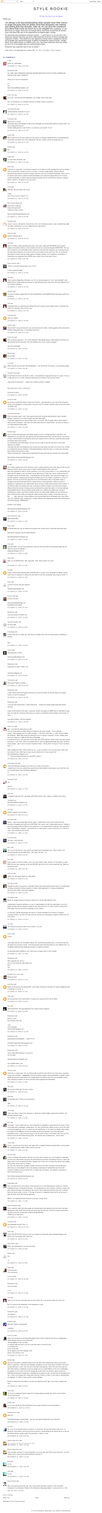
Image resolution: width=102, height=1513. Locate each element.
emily (9, 996)
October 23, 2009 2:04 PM (17, 775)
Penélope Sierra (12, 373)
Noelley (9, 1402)
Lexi (8, 924)
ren (8, 570)
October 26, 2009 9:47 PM (17, 1355)
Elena (9, 166)
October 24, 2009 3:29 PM (17, 1150)
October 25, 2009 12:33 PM (17, 1317)
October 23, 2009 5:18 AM (17, 539)
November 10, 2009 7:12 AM (18, 1457)
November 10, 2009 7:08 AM (18, 1445)
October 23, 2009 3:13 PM (17, 805)
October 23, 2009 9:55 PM (17, 1011)
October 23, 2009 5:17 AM (17, 521)
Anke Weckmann (12, 763)
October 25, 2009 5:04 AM (17, 1263)
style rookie (51, 9)
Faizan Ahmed (11, 1481)
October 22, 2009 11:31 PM (17, 287)
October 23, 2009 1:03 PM (17, 759)
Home (36, 1498)
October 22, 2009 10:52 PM (17, 198)
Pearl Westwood (12, 413)
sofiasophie (10, 779)
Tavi (8, 243)
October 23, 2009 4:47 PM (17, 843)
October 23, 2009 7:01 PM (17, 953)
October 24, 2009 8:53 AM (17, 1092)
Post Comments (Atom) (18, 1501)
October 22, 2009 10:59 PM (17, 238)
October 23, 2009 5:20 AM (17, 553)
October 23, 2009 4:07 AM (17, 409)
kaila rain (10, 873)
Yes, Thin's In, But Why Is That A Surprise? (48, 50)
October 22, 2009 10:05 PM (17, 90)
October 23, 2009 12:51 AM (17, 332)
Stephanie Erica (12, 1412)
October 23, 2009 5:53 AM (17, 591)
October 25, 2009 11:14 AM (17, 1293)
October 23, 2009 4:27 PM (17, 833)
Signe (9, 1267)
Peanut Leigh (11, 596)
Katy (8, 1006)
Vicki (8, 544)
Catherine (10, 1321)
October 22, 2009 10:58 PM (17, 228)
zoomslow (10, 399)
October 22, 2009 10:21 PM (17, 130)
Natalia (9, 1253)
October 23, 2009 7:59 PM (17, 970)
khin (8, 1122)
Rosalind (9, 431)
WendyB (9, 291)
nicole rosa (10, 1335)
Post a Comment (8, 1495)
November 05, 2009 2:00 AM (18, 1422)
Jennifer (9, 325)
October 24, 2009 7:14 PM (17, 1201)
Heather (9, 147)
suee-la (9, 934)
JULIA (9, 1110)
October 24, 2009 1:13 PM (17, 1118)
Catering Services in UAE (60, 1488)
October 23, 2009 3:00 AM (17, 368)
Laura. (9, 526)
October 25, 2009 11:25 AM (17, 1307)
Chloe (9, 187)
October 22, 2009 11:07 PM (17, 259)
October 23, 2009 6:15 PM (17, 919)
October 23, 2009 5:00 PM (17, 869)
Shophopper (10, 897)
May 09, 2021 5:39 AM (15, 1490)
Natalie (9, 1360)
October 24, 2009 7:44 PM (17, 1217)
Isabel (9, 157)
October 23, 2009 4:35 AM (17, 427)
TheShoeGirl (11, 680)
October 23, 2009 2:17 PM (17, 789)
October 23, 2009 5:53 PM (17, 893)
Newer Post (6, 1498)
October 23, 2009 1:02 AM (17, 358)
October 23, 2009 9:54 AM (17, 675)
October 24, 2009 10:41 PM (17, 1227)
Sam (8, 793)
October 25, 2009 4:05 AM (17, 1249)
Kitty (8, 859)
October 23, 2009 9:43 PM (17, 1001)
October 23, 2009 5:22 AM (17, 565)
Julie (8, 1086)
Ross (8, 847)
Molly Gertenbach (12, 1205)
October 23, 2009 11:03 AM (17, 697)
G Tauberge (10, 632)
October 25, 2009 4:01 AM (17, 1239)
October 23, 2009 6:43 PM (17, 929)
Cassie (9, 650)
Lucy (8, 363)
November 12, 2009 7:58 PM (18, 1466)
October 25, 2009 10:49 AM (17, 1279)
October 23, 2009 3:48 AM (17, 395)
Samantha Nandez (12, 622)
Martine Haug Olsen (13, 1440)
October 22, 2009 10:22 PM (17, 152)
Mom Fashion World (13, 203)
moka (9, 1390)
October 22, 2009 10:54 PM (17, 216)
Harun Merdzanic (12, 516)
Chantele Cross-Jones (13, 974)
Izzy (8, 809)
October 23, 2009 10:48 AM (17, 685)
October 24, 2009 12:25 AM (17, 1031)
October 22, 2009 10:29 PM (17, 162)
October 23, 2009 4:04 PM (17, 815)
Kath (8, 1461)
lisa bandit (10, 819)
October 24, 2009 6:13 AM (17, 1082)
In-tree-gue (10, 119)
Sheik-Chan (10, 726)
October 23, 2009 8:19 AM (17, 627)
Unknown (10, 233)
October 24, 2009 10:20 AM (17, 1106)
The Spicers (10, 883)
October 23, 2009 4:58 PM (17, 855)
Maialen (9, 353)
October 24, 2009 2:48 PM (17, 1138)
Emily (9, 582)
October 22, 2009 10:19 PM (17, 104)
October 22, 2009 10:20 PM (17, 114)
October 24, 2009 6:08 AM (17, 1066)
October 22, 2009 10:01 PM (17, 66)
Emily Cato (10, 95)
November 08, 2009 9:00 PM (18, 1436)
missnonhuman (11, 109)
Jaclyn (9, 1142)
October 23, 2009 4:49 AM (17, 460)
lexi (8, 1426)
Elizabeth (10, 221)
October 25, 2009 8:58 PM (17, 1331)
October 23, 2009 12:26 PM (17, 722)
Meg (8, 1096)
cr (8, 464)
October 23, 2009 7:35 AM (17, 617)
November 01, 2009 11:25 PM (18, 1408)
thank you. (7, 19)
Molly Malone (11, 1243)
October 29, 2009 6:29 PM (17, 1386)
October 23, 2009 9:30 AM (17, 645)
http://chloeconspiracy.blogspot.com (17, 196)
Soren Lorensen (12, 263)
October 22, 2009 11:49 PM (17, 299)
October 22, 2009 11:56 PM (17, 320)
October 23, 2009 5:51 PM (17, 879)
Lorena (9, 135)
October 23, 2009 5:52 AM (17, 577)
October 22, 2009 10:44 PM (17, 182)
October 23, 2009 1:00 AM (17, 348)
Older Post (67, 1498)
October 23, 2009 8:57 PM (17, 991)
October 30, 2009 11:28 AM (17, 1398)
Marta (9, 558)
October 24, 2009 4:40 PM (17, 1178)
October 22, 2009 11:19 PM (17, 273)
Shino (9, 1231)
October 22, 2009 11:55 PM (17, 311)
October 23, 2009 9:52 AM (17, 659)
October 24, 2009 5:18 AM (17, 1045)
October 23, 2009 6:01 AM (17, 607)
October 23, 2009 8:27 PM (17, 979)
